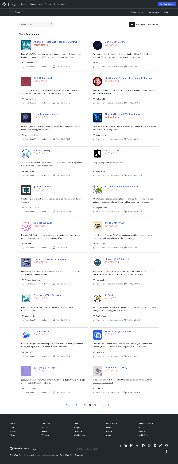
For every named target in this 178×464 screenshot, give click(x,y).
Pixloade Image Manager (46, 114)
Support (77, 427)
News (12, 427)
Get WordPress (166, 4)
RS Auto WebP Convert (117, 259)
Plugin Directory (16, 12)
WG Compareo (112, 150)
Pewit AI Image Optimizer (118, 331)
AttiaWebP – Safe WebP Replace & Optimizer (56, 42)
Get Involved (111, 424)
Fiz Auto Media (41, 331)
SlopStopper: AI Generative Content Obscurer (128, 78)
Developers (79, 431)
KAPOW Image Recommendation (122, 186)
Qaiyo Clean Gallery (115, 42)
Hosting (13, 431)
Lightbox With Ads (42, 223)
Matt (141, 427)
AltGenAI (109, 295)
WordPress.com (146, 424)
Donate (110, 431)
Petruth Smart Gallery (116, 367)
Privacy (13, 435)
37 (85, 405)
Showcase (46, 424)
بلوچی (35, 449)
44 (104, 405)
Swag (109, 435)
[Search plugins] (51, 24)
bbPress (143, 431)
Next (110, 405)
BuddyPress (144, 435)
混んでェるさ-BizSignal (45, 367)
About (12, 424)
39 (95, 405)
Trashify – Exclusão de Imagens (49, 259)
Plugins (45, 431)
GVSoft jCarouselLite (44, 78)
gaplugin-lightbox (42, 186)
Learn (76, 424)
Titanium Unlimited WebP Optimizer (123, 114)
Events (109, 427)
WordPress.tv (80, 435)
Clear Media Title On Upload (47, 295)
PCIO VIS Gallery (41, 150)
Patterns (45, 435)
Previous (69, 405)
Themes (45, 427)
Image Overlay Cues (115, 223)
